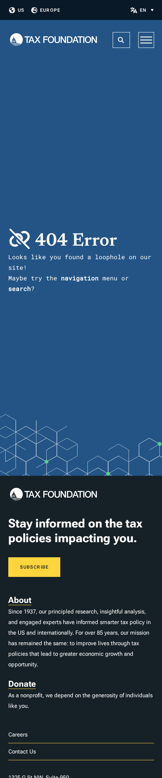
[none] (146, 10)
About (19, 600)
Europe (50, 10)
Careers (18, 734)
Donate (22, 684)
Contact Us (22, 751)
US (21, 10)
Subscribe (34, 567)
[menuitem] (146, 10)
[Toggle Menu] (146, 39)
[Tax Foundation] (53, 40)
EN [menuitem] (143, 10)
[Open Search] (121, 40)
